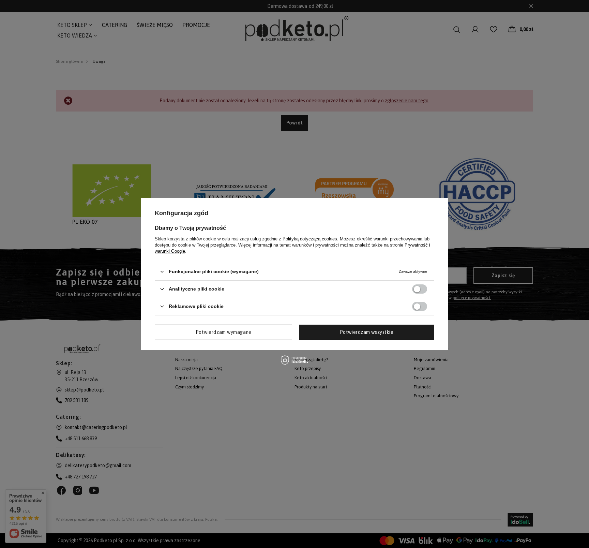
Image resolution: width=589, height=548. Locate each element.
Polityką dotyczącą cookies (310, 238)
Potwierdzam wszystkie (367, 332)
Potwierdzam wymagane (224, 332)
